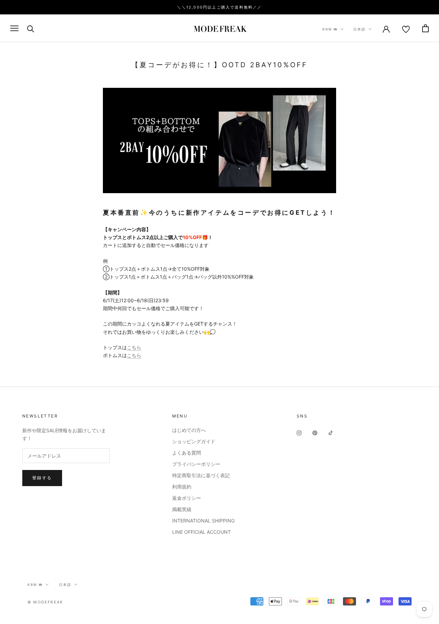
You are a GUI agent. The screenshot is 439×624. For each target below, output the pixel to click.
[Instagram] (299, 432)
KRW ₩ (329, 29)
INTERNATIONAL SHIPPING (203, 520)
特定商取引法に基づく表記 (201, 475)
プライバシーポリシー (196, 464)
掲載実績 (181, 509)
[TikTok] (330, 432)
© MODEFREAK (45, 602)
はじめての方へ (189, 430)
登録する (42, 477)
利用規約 (181, 487)
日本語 (359, 29)
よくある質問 (186, 453)
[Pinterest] (314, 432)
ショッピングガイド (193, 441)
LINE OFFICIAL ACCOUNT (201, 532)
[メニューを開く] (14, 28)
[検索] (30, 28)
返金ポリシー (186, 498)
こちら (134, 347)
